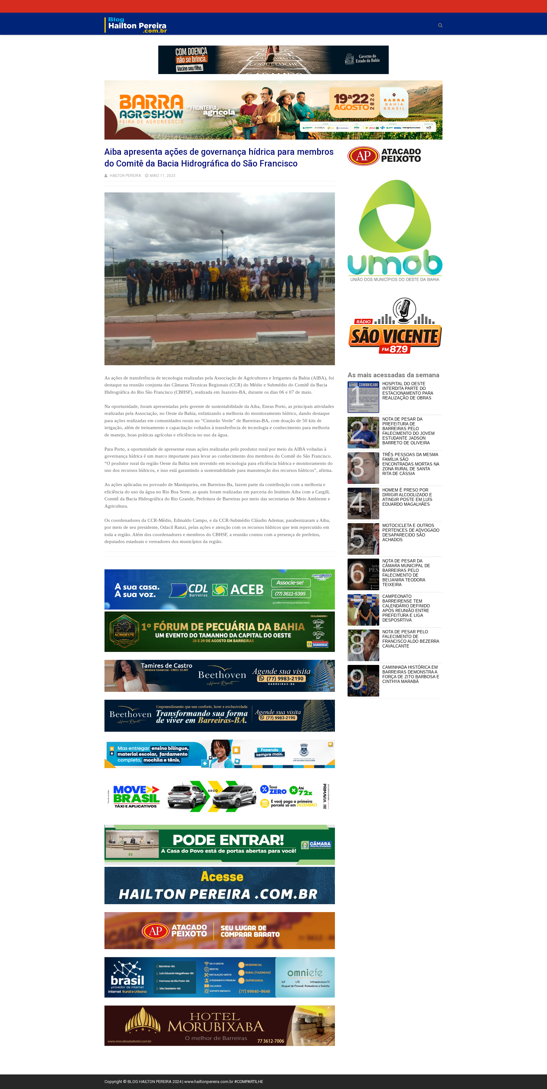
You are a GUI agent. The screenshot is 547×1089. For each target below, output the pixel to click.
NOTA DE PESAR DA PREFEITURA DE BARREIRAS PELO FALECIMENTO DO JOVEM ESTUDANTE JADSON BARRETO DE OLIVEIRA (408, 431)
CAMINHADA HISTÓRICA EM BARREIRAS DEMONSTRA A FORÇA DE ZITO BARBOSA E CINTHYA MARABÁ (410, 674)
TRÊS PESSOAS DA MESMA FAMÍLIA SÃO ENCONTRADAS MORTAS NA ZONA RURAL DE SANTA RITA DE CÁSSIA (410, 464)
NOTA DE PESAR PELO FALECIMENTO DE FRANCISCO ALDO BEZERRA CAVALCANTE (410, 638)
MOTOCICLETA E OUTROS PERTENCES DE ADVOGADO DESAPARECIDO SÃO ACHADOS (410, 532)
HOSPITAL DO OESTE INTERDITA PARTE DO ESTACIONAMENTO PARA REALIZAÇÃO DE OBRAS (407, 390)
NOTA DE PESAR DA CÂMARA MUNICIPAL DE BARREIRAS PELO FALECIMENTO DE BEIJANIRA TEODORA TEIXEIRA (406, 573)
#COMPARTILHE (248, 1081)
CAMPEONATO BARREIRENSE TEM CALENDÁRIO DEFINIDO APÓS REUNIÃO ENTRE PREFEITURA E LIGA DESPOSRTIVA (406, 608)
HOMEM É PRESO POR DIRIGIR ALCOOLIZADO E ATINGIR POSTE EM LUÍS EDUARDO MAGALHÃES (407, 497)
